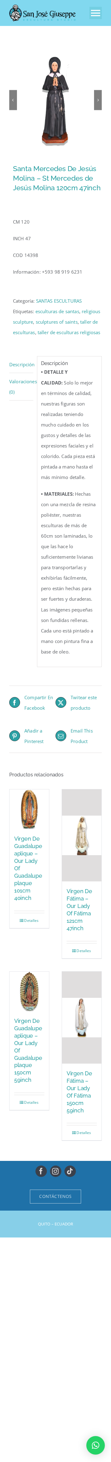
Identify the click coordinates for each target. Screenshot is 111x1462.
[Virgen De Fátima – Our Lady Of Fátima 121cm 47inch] (81, 835)
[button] (95, 1445)
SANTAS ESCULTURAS (59, 301)
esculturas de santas (57, 311)
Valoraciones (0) (21, 386)
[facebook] (41, 1171)
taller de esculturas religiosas (69, 332)
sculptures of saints (57, 322)
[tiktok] (70, 1171)
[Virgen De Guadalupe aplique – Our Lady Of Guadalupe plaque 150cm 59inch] (29, 991)
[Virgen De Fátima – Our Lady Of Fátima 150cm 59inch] (81, 1018)
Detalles (31, 920)
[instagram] (55, 1171)
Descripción (21, 364)
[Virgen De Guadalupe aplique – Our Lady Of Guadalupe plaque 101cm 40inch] (29, 809)
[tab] (21, 364)
